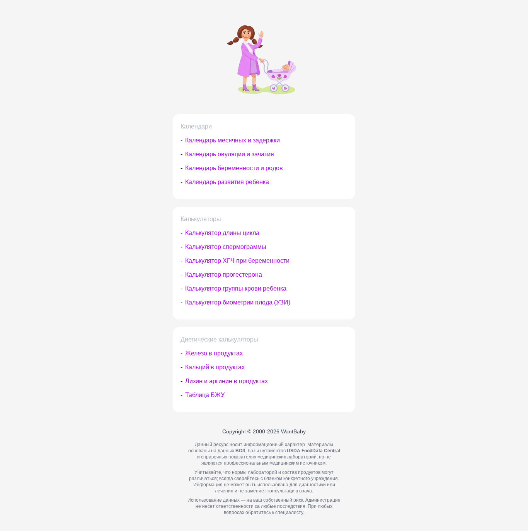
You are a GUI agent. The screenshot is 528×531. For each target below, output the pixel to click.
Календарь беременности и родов (234, 168)
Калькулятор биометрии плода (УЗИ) (237, 302)
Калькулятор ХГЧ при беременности (237, 260)
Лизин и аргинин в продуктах (226, 381)
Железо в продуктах (214, 353)
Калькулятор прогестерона (223, 274)
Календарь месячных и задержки (232, 140)
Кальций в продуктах (215, 367)
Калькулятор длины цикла (222, 233)
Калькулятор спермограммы (225, 247)
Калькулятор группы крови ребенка (235, 288)
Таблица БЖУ (205, 395)
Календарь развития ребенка (227, 182)
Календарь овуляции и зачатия (229, 154)
